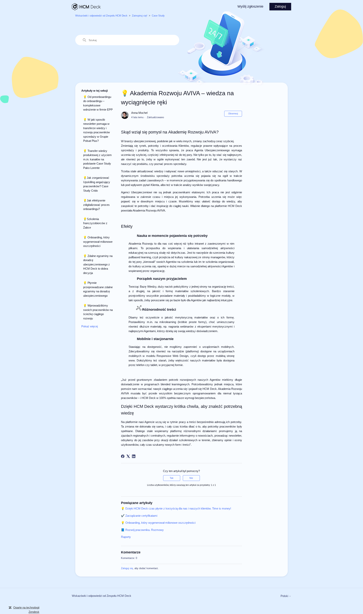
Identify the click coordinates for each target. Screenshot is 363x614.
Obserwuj (233, 113)
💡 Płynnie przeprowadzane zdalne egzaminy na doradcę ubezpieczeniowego (98, 289)
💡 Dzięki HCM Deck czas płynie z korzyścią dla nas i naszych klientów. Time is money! (176, 508)
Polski (285, 596)
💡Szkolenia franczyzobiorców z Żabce (95, 223)
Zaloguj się (127, 568)
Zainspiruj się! (139, 15)
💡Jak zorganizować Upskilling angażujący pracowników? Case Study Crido (96, 184)
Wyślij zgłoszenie (250, 6)
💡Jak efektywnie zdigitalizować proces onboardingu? (96, 205)
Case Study (158, 15)
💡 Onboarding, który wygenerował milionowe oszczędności (97, 241)
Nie (191, 478)
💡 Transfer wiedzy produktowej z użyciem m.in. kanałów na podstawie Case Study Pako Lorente (97, 159)
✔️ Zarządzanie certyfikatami (139, 515)
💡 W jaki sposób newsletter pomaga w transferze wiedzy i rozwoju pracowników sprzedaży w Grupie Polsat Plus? (96, 130)
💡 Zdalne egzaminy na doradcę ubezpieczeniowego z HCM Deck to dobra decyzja (97, 264)
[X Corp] (128, 456)
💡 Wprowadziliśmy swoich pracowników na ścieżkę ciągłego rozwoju (98, 312)
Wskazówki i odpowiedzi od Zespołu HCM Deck (101, 15)
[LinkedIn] (133, 456)
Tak (171, 478)
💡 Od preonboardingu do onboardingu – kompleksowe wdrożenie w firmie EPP (98, 103)
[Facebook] (122, 456)
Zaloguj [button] (280, 6)
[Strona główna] (86, 6)
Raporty (126, 536)
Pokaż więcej (89, 326)
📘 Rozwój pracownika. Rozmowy (142, 529)
